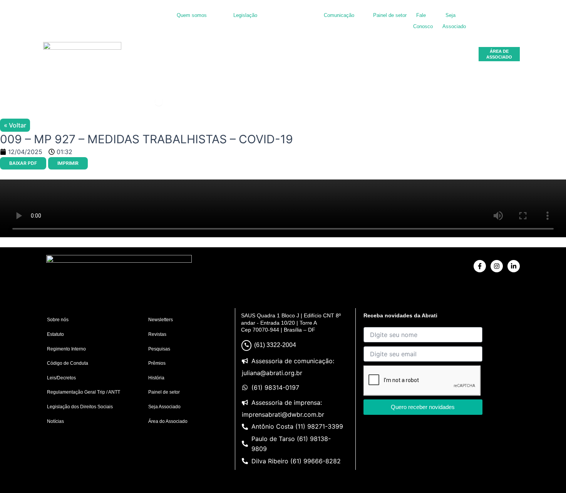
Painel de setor (390, 15)
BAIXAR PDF (23, 163)
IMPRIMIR (68, 163)
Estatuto (55, 334)
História (156, 378)
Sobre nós (58, 319)
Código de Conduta (67, 363)
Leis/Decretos (61, 378)
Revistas (157, 334)
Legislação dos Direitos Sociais (80, 406)
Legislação (245, 15)
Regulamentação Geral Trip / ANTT (83, 392)
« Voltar (15, 125)
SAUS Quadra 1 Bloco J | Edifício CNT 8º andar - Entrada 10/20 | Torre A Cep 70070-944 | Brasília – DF (291, 322)
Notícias (55, 421)
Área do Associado (168, 421)
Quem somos (192, 15)
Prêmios (157, 363)
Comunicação (339, 15)
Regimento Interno (66, 349)
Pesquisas (159, 349)
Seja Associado (164, 406)
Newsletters (160, 319)
